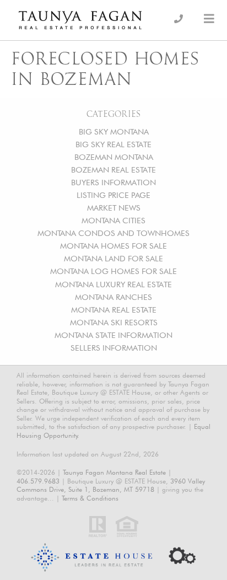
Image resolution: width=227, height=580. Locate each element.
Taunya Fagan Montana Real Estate (114, 472)
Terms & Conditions (90, 498)
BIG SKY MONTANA (114, 131)
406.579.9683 (38, 481)
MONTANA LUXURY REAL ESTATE (113, 284)
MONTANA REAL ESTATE (113, 309)
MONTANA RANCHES (113, 297)
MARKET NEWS (113, 207)
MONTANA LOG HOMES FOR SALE (113, 271)
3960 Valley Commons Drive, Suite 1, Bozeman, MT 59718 (111, 485)
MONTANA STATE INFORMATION (113, 335)
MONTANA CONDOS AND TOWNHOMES (113, 233)
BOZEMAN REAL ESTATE (113, 169)
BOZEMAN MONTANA (113, 157)
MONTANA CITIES (113, 220)
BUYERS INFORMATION (113, 182)
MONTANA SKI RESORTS (114, 322)
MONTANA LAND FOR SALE (113, 258)
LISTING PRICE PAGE (113, 195)
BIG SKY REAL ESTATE (113, 144)
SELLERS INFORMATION (114, 347)
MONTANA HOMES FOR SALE (113, 245)
